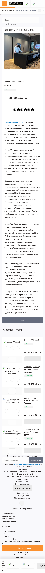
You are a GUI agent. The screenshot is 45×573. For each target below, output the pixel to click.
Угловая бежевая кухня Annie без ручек (31, 432)
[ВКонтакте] (15, 109)
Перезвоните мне (22, 484)
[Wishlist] (12, 348)
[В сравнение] (28, 566)
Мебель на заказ (9, 516)
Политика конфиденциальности (27, 464)
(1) (13, 85)
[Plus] (19, 359)
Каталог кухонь (8, 519)
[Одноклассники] (18, 109)
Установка (6, 526)
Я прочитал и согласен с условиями (23, 465)
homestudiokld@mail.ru (22, 509)
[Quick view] (6, 348)
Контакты (5, 544)
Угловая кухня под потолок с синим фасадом (32, 369)
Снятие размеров (9, 521)
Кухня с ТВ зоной (31, 340)
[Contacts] (34, 3)
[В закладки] (13, 566)
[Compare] (18, 348)
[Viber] (25, 109)
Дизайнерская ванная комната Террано (31, 400)
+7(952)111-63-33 (23, 481)
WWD (27, 552)
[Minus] (5, 359)
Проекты (5, 536)
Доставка (5, 524)
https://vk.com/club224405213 (22, 503)
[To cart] (32, 358)
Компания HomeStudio (14, 122)
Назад (22, 320)
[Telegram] (22, 109)
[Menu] (4, 3)
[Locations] (26, 3)
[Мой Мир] (32, 109)
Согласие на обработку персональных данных (21, 541)
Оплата (5, 529)
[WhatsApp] (29, 109)
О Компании (7, 534)
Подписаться (36, 460)
